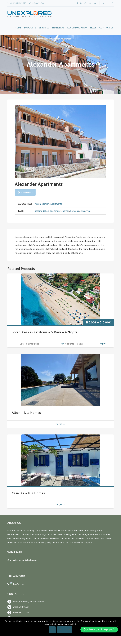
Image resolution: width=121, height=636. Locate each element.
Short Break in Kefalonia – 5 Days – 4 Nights (44, 332)
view (103, 343)
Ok (52, 629)
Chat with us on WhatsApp (22, 560)
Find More (27, 192)
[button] (99, 629)
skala (82, 210)
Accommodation (77, 27)
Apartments (40, 38)
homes (66, 210)
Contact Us (106, 27)
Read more (64, 629)
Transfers (58, 27)
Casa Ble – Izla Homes (28, 493)
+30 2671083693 (21, 607)
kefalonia (74, 210)
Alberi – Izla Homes (26, 413)
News (93, 27)
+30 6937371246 (21, 612)
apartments (56, 210)
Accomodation (24, 38)
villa (88, 210)
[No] (117, 626)
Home (18, 27)
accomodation (42, 210)
